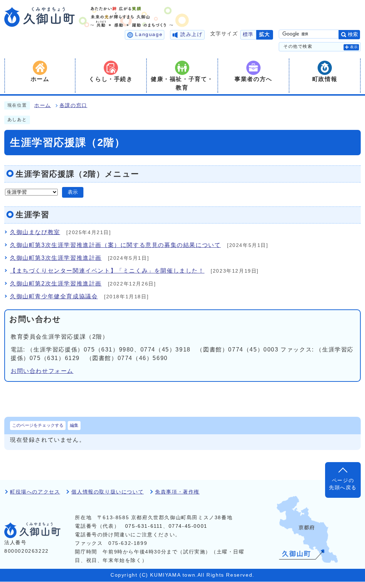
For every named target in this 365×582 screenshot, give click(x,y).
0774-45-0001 (188, 526)
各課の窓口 (73, 105)
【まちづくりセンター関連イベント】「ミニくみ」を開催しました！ (107, 271)
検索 (353, 34)
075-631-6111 (144, 526)
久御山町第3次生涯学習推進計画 (56, 258)
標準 (248, 34)
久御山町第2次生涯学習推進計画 (56, 283)
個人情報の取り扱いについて (107, 492)
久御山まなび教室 (35, 232)
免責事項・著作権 (177, 492)
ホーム (42, 105)
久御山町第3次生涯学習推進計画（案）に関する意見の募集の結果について (115, 245)
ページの (343, 484)
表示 (354, 47)
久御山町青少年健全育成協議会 (54, 296)
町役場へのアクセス (35, 492)
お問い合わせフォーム (42, 371)
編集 (74, 425)
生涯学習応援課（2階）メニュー (77, 173)
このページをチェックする (37, 425)
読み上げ (191, 34)
